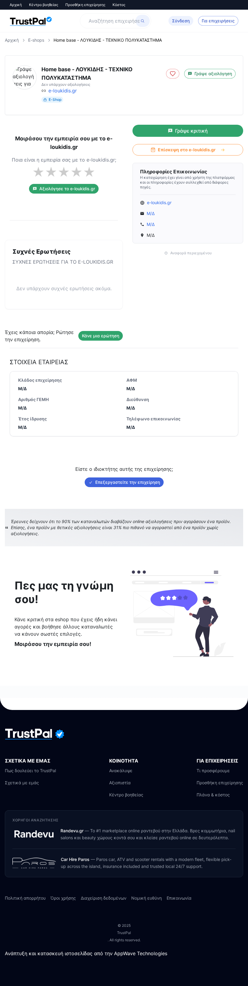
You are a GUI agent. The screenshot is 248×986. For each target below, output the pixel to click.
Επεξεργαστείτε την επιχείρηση (127, 482)
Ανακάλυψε (120, 770)
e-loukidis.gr (62, 91)
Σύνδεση (181, 20)
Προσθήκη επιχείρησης (85, 4)
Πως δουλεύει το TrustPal (30, 770)
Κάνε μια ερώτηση (100, 335)
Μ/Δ (151, 213)
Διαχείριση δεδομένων (103, 898)
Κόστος (119, 4)
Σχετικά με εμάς (22, 782)
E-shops (36, 40)
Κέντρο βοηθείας (43, 4)
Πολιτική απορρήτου (25, 898)
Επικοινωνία (179, 898)
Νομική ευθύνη (146, 898)
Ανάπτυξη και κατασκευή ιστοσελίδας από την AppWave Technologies (86, 953)
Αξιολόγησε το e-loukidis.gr (67, 188)
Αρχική (16, 4)
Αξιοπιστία (120, 782)
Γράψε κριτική (191, 131)
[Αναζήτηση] (142, 21)
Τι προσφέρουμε (213, 770)
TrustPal (124, 932)
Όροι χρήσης (63, 898)
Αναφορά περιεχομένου (191, 253)
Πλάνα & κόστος (213, 794)
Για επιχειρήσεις (218, 20)
